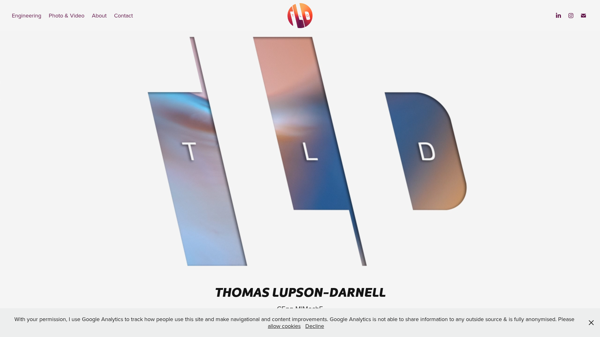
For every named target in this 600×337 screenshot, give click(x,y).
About (99, 15)
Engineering (26, 15)
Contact (123, 15)
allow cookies (284, 326)
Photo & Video (66, 15)
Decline (314, 326)
